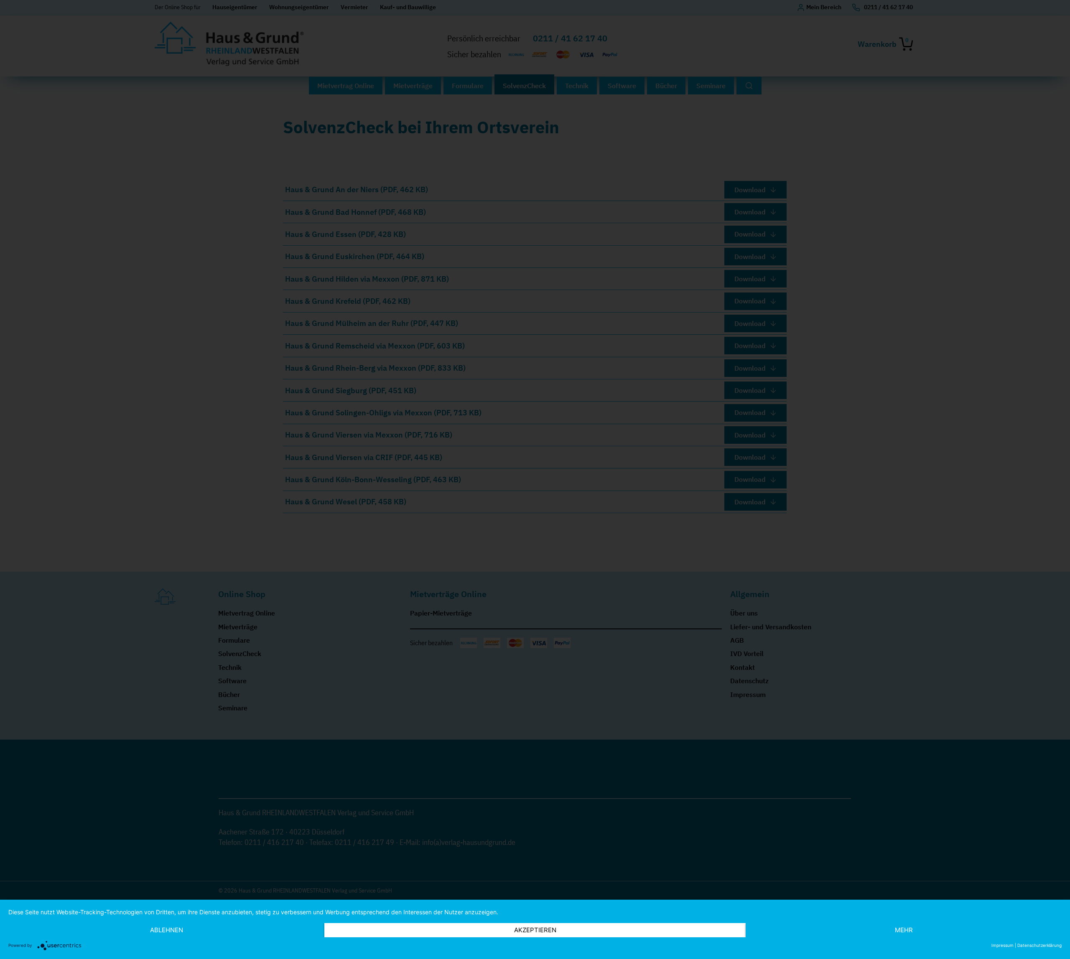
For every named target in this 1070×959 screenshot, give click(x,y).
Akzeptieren (535, 930)
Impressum (1002, 945)
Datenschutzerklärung (1039, 945)
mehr (904, 930)
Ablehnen (166, 930)
